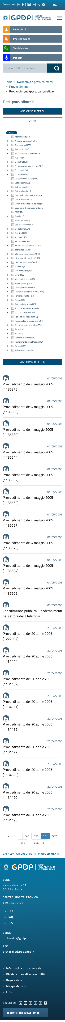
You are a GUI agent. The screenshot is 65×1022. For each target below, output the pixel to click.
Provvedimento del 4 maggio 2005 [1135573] (28, 545)
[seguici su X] (38, 4)
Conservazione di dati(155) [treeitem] (26, 178)
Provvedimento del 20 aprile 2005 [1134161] (27, 704)
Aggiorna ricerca (32, 111)
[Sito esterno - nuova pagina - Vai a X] (40, 1003)
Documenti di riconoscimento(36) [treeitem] (29, 207)
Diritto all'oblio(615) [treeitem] (23, 199)
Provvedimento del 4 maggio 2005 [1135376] (28, 386)
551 (45, 836)
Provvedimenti (19, 86)
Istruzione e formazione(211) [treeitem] (27, 258)
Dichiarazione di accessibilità (26, 974)
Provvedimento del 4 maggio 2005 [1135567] (28, 523)
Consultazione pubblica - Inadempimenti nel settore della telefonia (32, 613)
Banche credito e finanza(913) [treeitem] (27, 153)
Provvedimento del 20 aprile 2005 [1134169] (27, 727)
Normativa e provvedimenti (35, 82)
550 (36, 836)
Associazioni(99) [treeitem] (22, 149)
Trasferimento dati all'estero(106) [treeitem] (29, 341)
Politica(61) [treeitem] (20, 300)
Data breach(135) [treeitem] (22, 182)
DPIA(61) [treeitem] (19, 212)
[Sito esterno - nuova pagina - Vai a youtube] (30, 1003)
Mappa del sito (16, 986)
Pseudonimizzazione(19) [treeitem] (25, 304)
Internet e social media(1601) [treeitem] (27, 254)
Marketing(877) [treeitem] (21, 266)
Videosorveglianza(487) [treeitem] (25, 350)
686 (36, 843)
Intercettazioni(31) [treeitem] (23, 249)
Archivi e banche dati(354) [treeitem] (26, 141)
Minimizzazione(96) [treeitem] (23, 270)
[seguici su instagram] (24, 4)
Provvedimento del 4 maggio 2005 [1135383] (28, 409)
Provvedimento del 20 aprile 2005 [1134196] (27, 817)
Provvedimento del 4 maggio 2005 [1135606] (28, 591)
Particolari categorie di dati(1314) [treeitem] (29, 291)
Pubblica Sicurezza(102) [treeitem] (25, 312)
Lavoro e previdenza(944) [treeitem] (26, 262)
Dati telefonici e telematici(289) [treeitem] (28, 195)
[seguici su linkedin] (19, 4)
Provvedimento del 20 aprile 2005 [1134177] (27, 749)
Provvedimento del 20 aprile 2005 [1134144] (27, 659)
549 (27, 836)
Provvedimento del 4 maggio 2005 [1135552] (28, 477)
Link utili (12, 992)
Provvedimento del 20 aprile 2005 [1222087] (27, 636)
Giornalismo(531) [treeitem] (22, 228)
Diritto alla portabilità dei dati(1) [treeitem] (28, 203)
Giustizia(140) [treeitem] (21, 233)
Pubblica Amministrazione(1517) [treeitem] (29, 308)
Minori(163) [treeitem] (20, 274)
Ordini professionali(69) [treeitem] (25, 287)
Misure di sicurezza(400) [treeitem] (25, 279)
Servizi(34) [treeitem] (19, 329)
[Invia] (54, 68)
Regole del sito (16, 980)
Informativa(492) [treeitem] (22, 241)
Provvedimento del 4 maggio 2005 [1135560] (28, 500)
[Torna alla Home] (27, 17)
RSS (10, 923)
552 (54, 836)
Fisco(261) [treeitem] (19, 216)
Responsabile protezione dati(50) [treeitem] (29, 321)
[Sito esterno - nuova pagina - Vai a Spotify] (45, 1003)
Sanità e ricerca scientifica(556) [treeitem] (28, 325)
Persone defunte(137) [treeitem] (24, 295)
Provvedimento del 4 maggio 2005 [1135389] (28, 432)
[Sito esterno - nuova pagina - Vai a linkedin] (20, 1003)
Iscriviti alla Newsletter (23, 1012)
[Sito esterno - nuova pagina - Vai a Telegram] (35, 1003)
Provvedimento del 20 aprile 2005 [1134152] (27, 681)
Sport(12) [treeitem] (19, 333)
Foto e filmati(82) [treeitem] (22, 220)
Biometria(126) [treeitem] (21, 161)
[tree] (32, 243)
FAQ (10, 917)
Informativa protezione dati (25, 968)
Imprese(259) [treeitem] (21, 237)
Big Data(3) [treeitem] (19, 157)
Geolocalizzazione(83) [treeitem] (24, 224)
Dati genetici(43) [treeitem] (22, 187)
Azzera (32, 121)
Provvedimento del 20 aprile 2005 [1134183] (27, 772)
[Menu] (59, 18)
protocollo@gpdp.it (16, 938)
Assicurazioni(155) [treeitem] (23, 145)
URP (10, 911)
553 (22, 843)
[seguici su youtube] (29, 4)
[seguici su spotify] (43, 4)
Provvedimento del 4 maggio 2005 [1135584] (28, 568)
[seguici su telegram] (34, 4)
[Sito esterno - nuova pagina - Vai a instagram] (25, 1003)
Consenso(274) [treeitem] (21, 174)
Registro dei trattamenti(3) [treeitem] (26, 316)
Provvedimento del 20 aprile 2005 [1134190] (27, 795)
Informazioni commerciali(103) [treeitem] (28, 245)
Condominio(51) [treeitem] (21, 170)
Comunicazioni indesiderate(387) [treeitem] (29, 166)
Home (8, 82)
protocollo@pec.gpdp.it (18, 951)
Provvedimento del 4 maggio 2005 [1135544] (28, 455)
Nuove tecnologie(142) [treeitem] (24, 283)
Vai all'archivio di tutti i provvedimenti (31, 854)
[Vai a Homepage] (30, 869)
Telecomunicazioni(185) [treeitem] (25, 337)
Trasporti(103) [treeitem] (21, 346)
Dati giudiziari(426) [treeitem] (23, 191)
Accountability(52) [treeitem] (22, 136)
